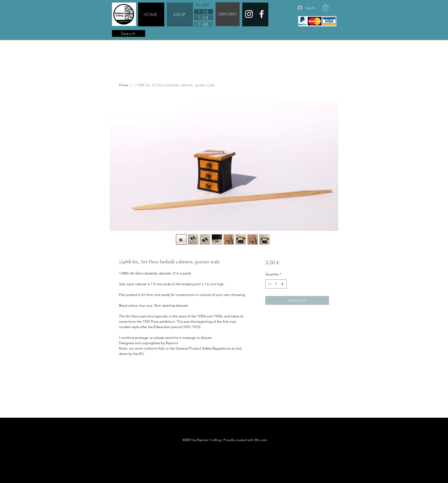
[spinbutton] (276, 284)
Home (123, 84)
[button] (325, 7)
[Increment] (283, 284)
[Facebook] (261, 14)
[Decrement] (269, 284)
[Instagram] (249, 14)
